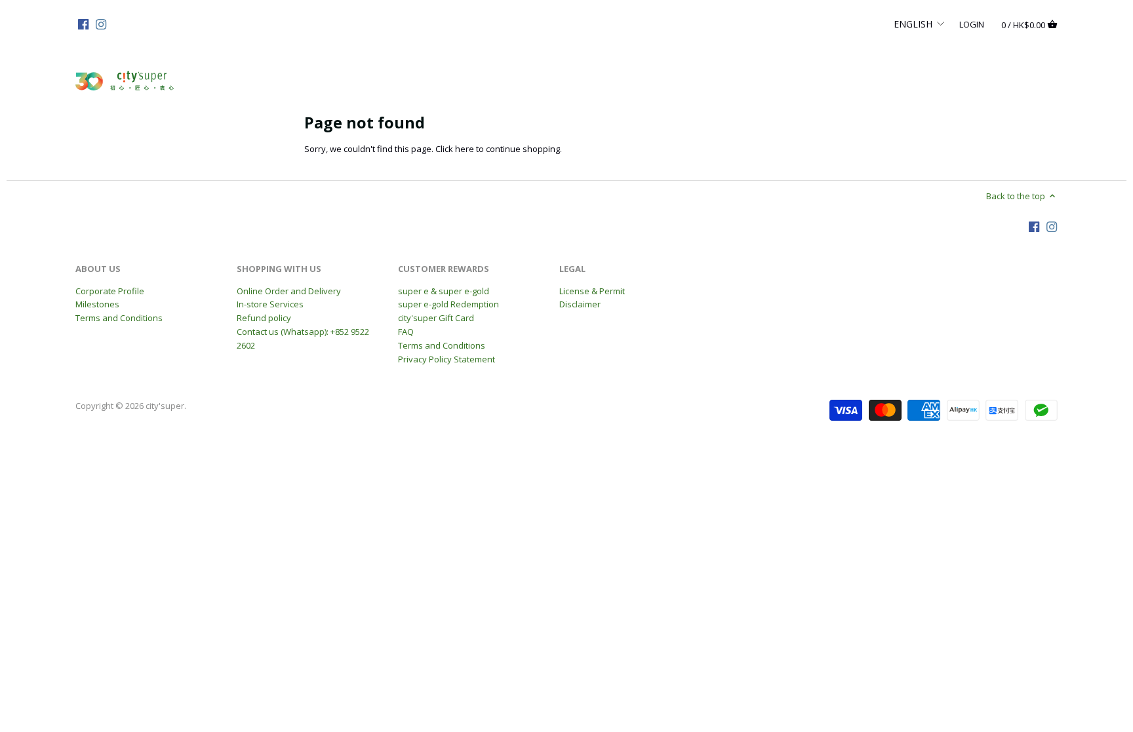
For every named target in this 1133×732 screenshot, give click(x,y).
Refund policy (264, 318)
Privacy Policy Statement (446, 359)
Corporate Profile (109, 291)
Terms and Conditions (119, 318)
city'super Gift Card (436, 318)
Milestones (97, 304)
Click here (454, 149)
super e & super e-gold (443, 291)
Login (971, 23)
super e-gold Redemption (448, 304)
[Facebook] (83, 23)
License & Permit (592, 291)
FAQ (406, 331)
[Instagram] (101, 23)
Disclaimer (580, 304)
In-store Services (270, 304)
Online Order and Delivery (289, 291)
